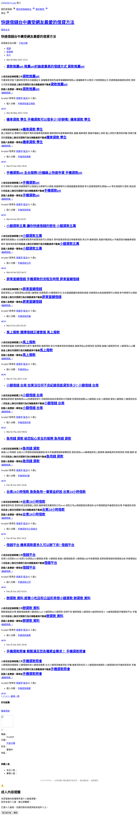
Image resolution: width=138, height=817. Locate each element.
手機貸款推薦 (24, 157)
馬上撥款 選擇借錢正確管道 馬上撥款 (33, 332)
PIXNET (49, 780)
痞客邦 (19, 98)
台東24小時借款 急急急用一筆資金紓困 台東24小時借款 (46, 491)
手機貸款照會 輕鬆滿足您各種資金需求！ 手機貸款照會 (46, 651)
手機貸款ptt (23, 369)
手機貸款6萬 (24, 476)
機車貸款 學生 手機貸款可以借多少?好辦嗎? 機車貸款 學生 (48, 119)
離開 (15, 813)
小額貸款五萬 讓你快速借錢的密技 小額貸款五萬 (41, 226)
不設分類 (23, 43)
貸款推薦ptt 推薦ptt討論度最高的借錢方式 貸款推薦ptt (45, 66)
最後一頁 (15, 696)
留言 (25, 98)
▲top (3, 108)
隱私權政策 (84, 780)
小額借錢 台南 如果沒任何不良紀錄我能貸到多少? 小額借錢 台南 (52, 385)
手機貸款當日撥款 (26, 103)
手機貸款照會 (24, 210)
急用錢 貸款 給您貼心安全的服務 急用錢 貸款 (38, 438)
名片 (8, 55)
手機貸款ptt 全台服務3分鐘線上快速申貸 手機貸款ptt (44, 172)
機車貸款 (5, 711)
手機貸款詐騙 (24, 316)
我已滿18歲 (6, 813)
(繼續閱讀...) (7, 93)
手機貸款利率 (24, 422)
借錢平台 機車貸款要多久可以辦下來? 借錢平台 (40, 545)
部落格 (9, 52)
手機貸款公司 (24, 263)
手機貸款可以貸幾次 (27, 529)
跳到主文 (5, 30)
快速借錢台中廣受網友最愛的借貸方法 (37, 22)
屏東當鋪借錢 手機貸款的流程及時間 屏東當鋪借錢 (42, 279)
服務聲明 (94, 780)
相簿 (8, 48)
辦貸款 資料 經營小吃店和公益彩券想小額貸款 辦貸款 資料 (48, 598)
